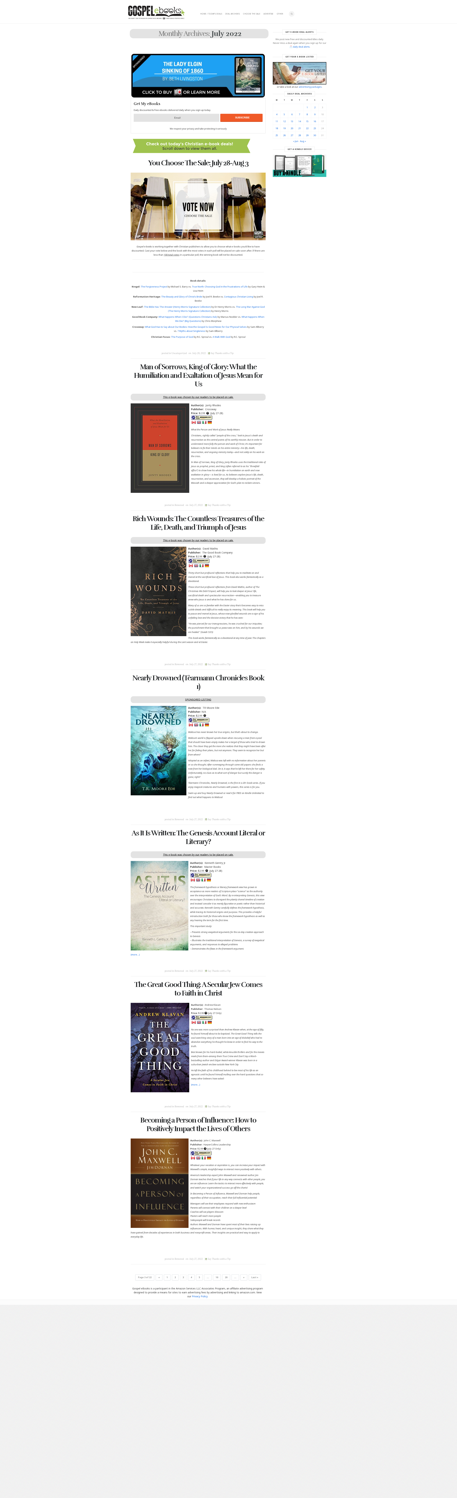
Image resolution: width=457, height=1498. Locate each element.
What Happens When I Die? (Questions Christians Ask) (188, 316)
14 (299, 121)
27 (292, 135)
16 (314, 121)
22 (307, 128)
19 (284, 128)
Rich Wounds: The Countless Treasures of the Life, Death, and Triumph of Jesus (198, 523)
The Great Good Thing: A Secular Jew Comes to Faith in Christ (198, 989)
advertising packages (310, 86)
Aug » (303, 141)
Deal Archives (232, 14)
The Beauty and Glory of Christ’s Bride (181, 296)
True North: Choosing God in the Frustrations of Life (220, 286)
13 (292, 121)
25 (276, 135)
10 (217, 1277)
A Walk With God (221, 336)
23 (314, 128)
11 (276, 121)
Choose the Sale (251, 14)
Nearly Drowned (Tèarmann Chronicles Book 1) (198, 682)
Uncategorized (179, 353)
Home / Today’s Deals (211, 14)
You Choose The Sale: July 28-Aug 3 (198, 162)
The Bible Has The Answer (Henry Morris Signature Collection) (177, 306)
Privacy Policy (199, 1296)
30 (314, 135)
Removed (179, 505)
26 (284, 135)
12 (284, 121)
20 (226, 1277)
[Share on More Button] (223, 345)
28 (299, 135)
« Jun (295, 141)
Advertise (268, 14)
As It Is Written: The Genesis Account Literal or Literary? (198, 837)
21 (299, 128)
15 (307, 121)
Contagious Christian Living (238, 296)
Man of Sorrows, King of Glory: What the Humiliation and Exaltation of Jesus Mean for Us (198, 375)
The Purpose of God (182, 336)
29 (307, 135)
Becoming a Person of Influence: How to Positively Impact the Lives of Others (198, 1124)
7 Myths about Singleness (191, 331)
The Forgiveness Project (154, 286)
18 (276, 128)
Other (280, 14)
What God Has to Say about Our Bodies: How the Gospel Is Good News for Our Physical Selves (196, 326)
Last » (254, 1277)
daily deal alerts (301, 46)
